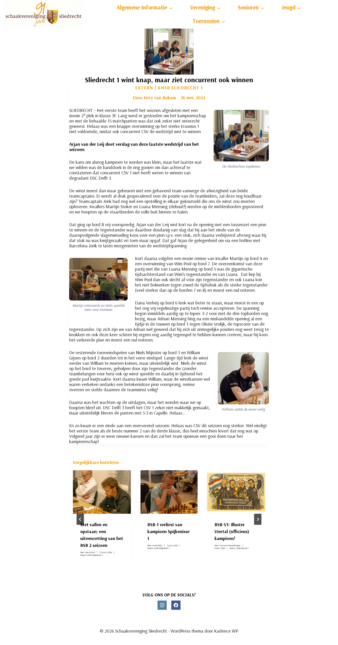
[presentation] (102, 492)
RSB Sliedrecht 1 (162, 547)
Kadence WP (226, 631)
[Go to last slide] (80, 519)
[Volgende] (257, 519)
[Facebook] (175, 605)
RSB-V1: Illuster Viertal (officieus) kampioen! (232, 531)
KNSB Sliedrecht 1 (180, 87)
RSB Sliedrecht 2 (95, 554)
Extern (144, 87)
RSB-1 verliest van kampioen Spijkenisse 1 (168, 531)
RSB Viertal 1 (243, 547)
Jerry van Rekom (159, 97)
